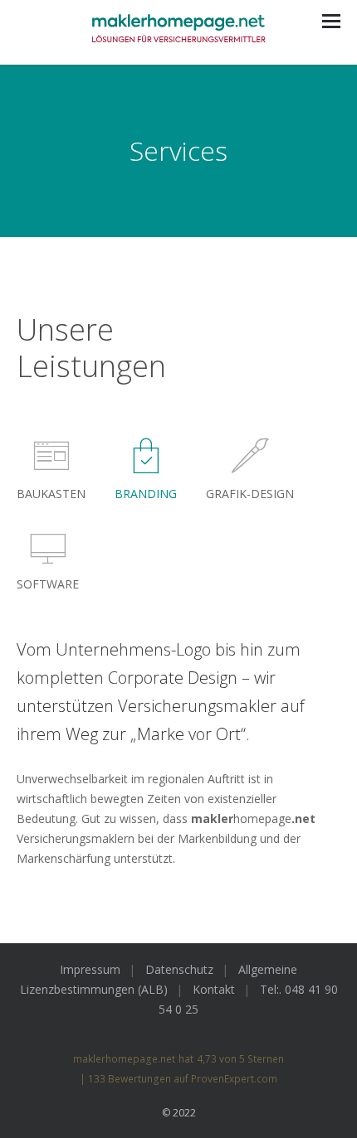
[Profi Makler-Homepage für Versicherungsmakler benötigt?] (178, 32)
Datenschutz (179, 969)
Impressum (90, 969)
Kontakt (214, 989)
